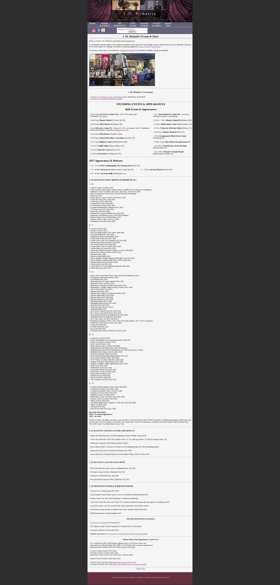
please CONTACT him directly (149, 47)
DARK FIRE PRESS (145, 574)
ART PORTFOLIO (120, 24)
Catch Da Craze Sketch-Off (100, 523)
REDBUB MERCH (144, 24)
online (110, 215)
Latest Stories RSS (140, 580)
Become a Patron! (111, 30)
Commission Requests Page (129, 50)
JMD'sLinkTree (89, 30)
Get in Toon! (112, 534)
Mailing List (122, 29)
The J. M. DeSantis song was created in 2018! (130, 564)
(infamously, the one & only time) (124, 562)
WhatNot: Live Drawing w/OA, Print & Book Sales (109, 97)
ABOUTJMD (168, 24)
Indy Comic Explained (139, 534)
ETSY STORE (133, 24)
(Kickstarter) (103, 116)
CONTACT (137, 574)
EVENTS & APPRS (156, 24)
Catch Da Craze (123, 534)
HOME (92, 23)
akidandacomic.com (121, 130)
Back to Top (140, 568)
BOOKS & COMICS (105, 24)
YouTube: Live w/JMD (99, 99)
